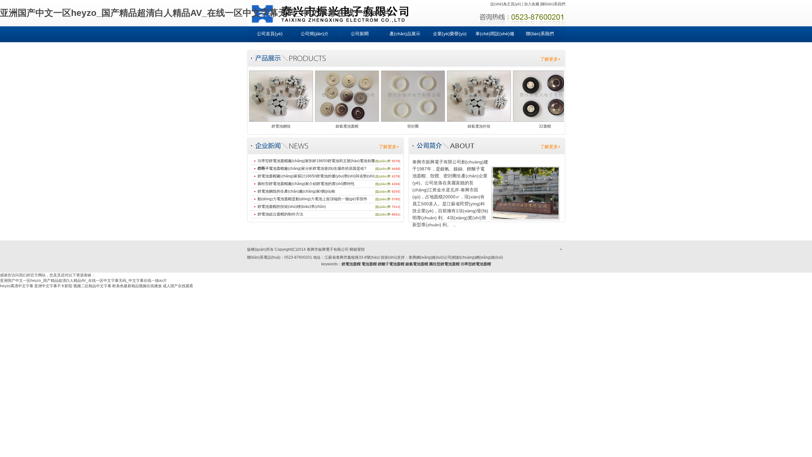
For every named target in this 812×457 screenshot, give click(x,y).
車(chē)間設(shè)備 (494, 33)
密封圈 (413, 126)
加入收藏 (531, 4)
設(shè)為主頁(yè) (505, 4)
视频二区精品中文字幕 (92, 286)
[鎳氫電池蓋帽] (347, 120)
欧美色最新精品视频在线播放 (137, 286)
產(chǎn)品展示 (405, 33)
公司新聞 (360, 33)
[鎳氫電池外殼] (479, 120)
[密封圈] (413, 120)
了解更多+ (550, 59)
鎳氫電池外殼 (479, 126)
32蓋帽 (545, 126)
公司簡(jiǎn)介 (315, 33)
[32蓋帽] (545, 120)
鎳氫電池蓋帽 (347, 126)
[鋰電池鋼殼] (281, 120)
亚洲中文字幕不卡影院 (53, 286)
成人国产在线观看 (178, 286)
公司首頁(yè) (270, 33)
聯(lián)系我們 (553, 4)
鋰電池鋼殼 (281, 126)
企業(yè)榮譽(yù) (450, 33)
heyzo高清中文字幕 (16, 286)
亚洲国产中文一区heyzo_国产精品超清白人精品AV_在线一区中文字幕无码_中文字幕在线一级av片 (195, 13)
